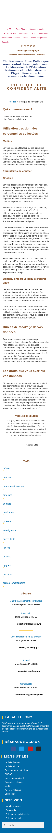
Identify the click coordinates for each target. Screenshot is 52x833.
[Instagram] (38, 748)
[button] (26, 57)
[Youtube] (30, 748)
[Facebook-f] (13, 748)
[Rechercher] (47, 825)
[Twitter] (21, 748)
